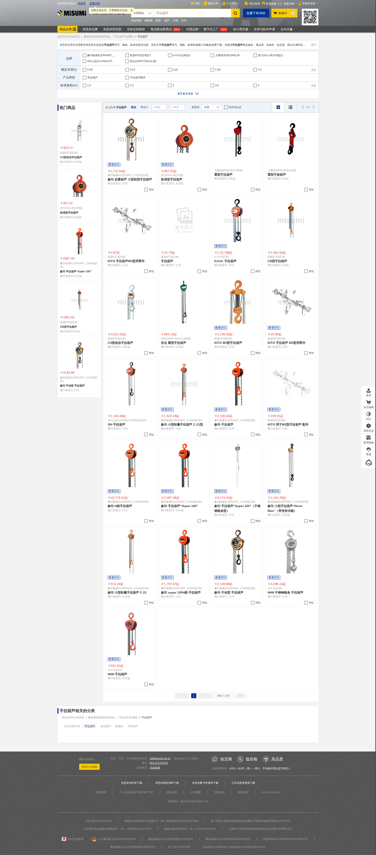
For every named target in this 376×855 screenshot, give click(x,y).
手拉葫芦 (90, 726)
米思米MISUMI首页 (68, 36)
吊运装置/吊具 (72, 726)
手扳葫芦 (133, 726)
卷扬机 (119, 726)
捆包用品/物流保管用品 (97, 36)
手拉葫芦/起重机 (123, 36)
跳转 (240, 695)
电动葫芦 (106, 726)
